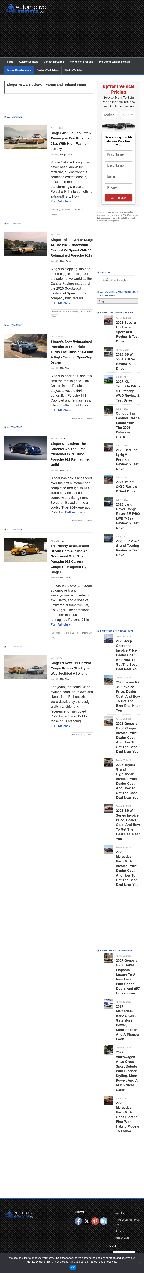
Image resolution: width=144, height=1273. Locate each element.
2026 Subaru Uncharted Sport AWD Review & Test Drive (127, 332)
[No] (139, 1263)
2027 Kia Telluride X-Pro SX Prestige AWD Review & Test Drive (128, 391)
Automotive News (28, 61)
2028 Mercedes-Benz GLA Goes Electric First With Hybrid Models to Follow (127, 1116)
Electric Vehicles (73, 70)
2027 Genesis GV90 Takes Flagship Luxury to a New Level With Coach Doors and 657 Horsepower (128, 977)
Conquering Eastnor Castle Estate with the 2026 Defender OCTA (128, 425)
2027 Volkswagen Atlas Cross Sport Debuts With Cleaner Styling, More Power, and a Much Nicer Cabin (127, 1071)
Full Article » (61, 201)
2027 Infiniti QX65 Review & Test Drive (126, 486)
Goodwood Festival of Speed (65, 311)
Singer (54, 214)
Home (10, 61)
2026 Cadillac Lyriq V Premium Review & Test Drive (127, 459)
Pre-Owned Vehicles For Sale (114, 61)
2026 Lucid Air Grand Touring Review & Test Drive (127, 547)
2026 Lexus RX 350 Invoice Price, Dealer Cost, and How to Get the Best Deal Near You (128, 696)
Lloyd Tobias (66, 260)
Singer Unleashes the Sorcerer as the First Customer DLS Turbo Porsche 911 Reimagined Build (70, 454)
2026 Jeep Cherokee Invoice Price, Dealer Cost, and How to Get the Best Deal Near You (127, 654)
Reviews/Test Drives (48, 70)
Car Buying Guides (54, 61)
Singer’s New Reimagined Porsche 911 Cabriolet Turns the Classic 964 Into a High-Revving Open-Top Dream (72, 352)
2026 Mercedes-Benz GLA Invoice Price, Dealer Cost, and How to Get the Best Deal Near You (127, 868)
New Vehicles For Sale (81, 61)
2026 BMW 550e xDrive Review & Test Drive (127, 361)
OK (73, 1267)
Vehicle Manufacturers (19, 70)
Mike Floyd (65, 367)
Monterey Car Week (61, 209)
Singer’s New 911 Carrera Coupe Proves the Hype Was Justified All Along (71, 668)
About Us (119, 1212)
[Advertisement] (95, 31)
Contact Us (120, 1230)
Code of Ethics (122, 1237)
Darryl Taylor (66, 154)
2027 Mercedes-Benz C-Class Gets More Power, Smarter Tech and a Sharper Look (128, 1022)
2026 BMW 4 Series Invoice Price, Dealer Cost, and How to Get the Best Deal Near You (128, 824)
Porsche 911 (78, 209)
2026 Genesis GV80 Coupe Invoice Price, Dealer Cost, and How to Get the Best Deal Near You (127, 737)
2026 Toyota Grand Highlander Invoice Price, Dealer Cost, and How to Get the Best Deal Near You (127, 781)
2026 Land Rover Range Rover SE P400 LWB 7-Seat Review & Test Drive (128, 516)
